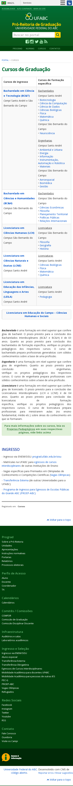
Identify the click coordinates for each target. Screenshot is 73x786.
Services (27, 2)
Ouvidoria (7, 737)
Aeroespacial (47, 179)
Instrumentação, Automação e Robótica (51, 161)
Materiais (45, 166)
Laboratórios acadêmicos (15, 640)
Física (43, 113)
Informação (46, 156)
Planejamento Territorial (54, 214)
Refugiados (8, 691)
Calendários (8, 602)
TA (3, 589)
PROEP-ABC (8, 684)
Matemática (47, 116)
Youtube (6, 716)
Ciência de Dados (50, 106)
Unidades (7, 545)
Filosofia (44, 210)
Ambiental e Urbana (51, 149)
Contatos (54, 48)
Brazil (10, 3)
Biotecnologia (48, 100)
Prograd (17, 48)
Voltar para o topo (60, 519)
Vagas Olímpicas (59, 475)
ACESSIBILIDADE (8, 9)
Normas (30, 48)
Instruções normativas (13, 553)
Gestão (44, 186)
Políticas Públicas (49, 217)
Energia (44, 153)
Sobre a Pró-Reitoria (12, 541)
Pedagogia (46, 296)
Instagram (7, 708)
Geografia (45, 245)
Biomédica (46, 183)
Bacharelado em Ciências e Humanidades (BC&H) (19, 198)
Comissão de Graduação (15, 619)
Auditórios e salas (11, 636)
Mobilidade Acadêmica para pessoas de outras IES (28, 676)
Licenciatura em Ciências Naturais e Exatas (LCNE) (16, 260)
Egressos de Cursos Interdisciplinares (22, 668)
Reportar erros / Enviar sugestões (55, 772)
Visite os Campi (10, 741)
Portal (5, 60)
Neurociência (47, 133)
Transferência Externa (16, 480)
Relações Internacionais (53, 221)
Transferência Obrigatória (15, 664)
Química (44, 120)
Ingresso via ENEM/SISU (14, 653)
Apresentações (10, 549)
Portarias (6, 557)
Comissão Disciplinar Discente (18, 623)
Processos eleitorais (13, 564)
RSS (4, 720)
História (44, 248)
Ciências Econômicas (52, 207)
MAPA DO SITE (39, 9)
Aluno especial (9, 657)
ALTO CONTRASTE (24, 9)
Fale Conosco (9, 733)
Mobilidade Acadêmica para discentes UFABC (25, 672)
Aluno (5, 578)
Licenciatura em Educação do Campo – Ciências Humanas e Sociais (36, 314)
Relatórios (7, 561)
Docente (6, 581)
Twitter (5, 712)
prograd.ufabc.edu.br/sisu (46, 456)
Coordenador (9, 585)
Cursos (42, 48)
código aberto (19, 772)
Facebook (7, 704)
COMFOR (6, 615)
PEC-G (5, 680)
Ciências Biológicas (51, 110)
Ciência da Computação (53, 103)
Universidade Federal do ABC (20, 769)
